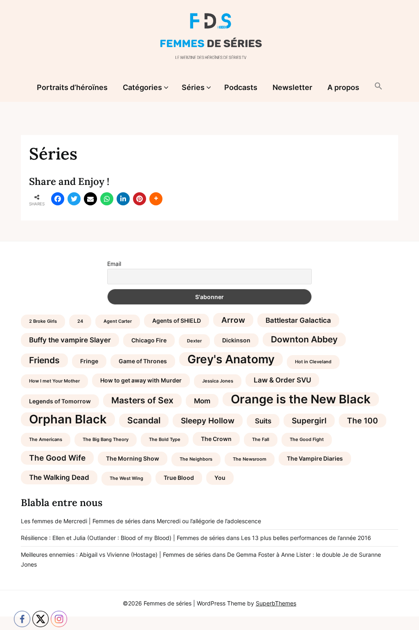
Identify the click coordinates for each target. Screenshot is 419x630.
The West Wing (126, 478)
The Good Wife (57, 458)
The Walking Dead (59, 477)
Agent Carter (118, 321)
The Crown (216, 438)
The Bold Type (164, 439)
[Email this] (90, 198)
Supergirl (309, 420)
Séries (193, 87)
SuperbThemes (276, 603)
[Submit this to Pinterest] (139, 198)
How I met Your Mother (54, 381)
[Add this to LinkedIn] (123, 198)
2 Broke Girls (43, 321)
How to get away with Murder (141, 380)
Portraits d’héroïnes (72, 87)
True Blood (179, 477)
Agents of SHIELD (176, 320)
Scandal (143, 420)
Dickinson (236, 340)
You (219, 477)
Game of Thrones (143, 361)
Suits (263, 421)
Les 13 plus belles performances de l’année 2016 (306, 537)
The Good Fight (307, 439)
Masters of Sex (142, 400)
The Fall (260, 439)
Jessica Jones (217, 381)
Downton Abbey (304, 339)
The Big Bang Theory (105, 439)
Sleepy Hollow (207, 420)
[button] (378, 87)
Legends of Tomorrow (60, 401)
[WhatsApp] (106, 198)
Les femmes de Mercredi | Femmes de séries (80, 521)
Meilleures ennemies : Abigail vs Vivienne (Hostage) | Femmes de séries (116, 554)
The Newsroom (249, 459)
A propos (343, 87)
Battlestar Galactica (298, 320)
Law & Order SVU (282, 380)
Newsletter (292, 87)
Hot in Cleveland (313, 361)
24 (80, 321)
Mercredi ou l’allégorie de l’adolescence (209, 521)
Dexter (194, 341)
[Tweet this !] (74, 198)
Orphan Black (68, 419)
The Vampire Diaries (315, 458)
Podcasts (240, 87)
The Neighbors (196, 459)
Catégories (142, 87)
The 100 (362, 420)
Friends (44, 360)
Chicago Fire (149, 340)
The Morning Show (132, 458)
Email (114, 263)
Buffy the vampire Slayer (70, 340)
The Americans (45, 439)
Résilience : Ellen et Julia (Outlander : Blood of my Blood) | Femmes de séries (123, 537)
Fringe (89, 361)
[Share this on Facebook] (57, 198)
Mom (202, 401)
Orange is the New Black (301, 399)
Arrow (233, 320)
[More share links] (155, 198)
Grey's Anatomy (231, 359)
